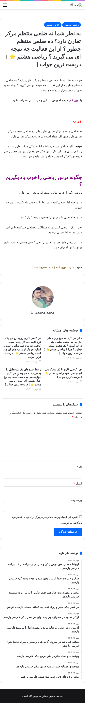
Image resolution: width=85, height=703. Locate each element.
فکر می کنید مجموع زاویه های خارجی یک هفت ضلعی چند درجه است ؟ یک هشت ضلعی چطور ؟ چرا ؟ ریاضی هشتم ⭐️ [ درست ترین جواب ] (63, 346)
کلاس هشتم (52, 24)
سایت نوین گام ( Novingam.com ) (53, 267)
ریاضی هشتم (71, 24)
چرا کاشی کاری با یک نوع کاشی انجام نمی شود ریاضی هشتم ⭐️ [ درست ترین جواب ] (63, 373)
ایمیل (78, 483)
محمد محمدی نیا (43, 312)
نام (79, 466)
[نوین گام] (76, 4)
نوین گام (74, 100)
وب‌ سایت (76, 500)
